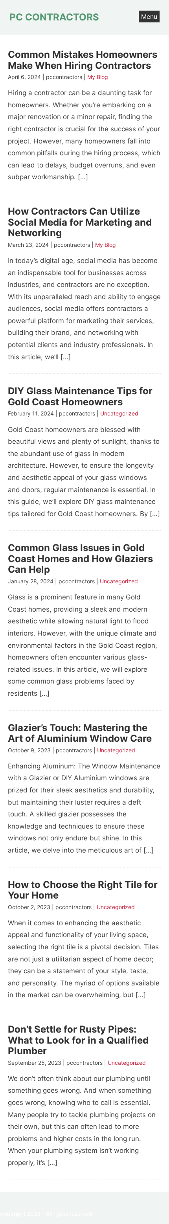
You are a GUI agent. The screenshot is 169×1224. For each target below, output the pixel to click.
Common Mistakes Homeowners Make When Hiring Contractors (82, 60)
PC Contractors (54, 17)
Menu (149, 16)
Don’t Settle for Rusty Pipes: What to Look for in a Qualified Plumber (78, 1040)
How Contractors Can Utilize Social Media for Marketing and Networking (80, 222)
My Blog (97, 77)
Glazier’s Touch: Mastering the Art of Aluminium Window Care (80, 733)
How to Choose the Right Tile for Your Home (83, 890)
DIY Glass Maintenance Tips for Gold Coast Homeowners (80, 396)
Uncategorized (119, 413)
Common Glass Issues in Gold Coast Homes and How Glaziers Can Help (80, 558)
